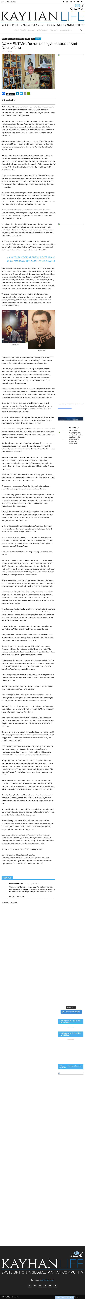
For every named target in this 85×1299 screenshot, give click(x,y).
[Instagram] (67, 1)
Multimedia (41, 30)
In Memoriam (53, 30)
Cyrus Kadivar (20, 38)
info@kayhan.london (47, 1280)
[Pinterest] (74, 1)
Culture (31, 30)
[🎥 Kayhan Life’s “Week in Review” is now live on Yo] (77, 461)
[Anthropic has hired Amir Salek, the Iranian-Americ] (64, 519)
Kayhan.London (65, 30)
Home (15, 30)
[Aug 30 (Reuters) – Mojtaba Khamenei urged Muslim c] (64, 704)
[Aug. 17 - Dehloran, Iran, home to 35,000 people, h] (64, 864)
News (23, 30)
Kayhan (38, 38)
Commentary (11, 38)
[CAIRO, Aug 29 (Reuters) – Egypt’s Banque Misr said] (77, 711)
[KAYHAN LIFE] (42, 15)
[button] (80, 30)
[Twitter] (78, 1)
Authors (4, 38)
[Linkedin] (70, 1)
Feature (28, 38)
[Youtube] (81, 1)
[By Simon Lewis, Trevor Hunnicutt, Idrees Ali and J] (77, 917)
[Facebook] (63, 1)
